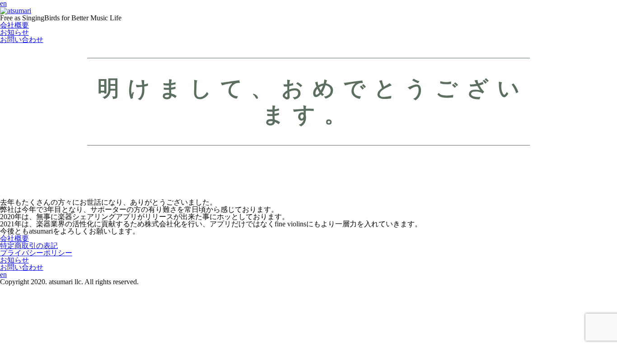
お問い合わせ (21, 39)
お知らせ (14, 32)
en (3, 274)
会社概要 (14, 25)
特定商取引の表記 (29, 245)
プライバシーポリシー (36, 253)
